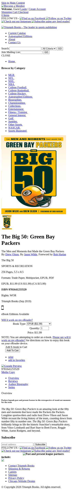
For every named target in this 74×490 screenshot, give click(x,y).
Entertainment (16, 109)
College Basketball (18, 90)
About (11, 39)
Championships (17, 102)
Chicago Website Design (21, 481)
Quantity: (35, 328)
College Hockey (17, 93)
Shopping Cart (9, 12)
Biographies (15, 99)
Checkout (23, 12)
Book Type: (19, 323)
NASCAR (14, 127)
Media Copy (8, 372)
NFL (11, 78)
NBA (11, 84)
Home (12, 61)
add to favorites (16, 360)
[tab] (40, 378)
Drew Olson (12, 254)
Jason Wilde (30, 254)
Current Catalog (17, 33)
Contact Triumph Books (21, 465)
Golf (11, 118)
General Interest (17, 115)
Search (5, 48)
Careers (12, 471)
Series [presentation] (11, 387)
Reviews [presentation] (13, 381)
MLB (11, 75)
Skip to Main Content (13, 2)
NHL (11, 81)
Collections (14, 106)
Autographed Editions (20, 36)
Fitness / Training (18, 112)
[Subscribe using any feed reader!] (51, 21)
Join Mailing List (10, 52)
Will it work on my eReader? (17, 320)
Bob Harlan (59, 254)
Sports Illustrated (17, 130)
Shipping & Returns (19, 468)
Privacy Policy (16, 478)
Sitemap (12, 474)
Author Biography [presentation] (18, 384)
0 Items (5, 15)
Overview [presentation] (13, 378)
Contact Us (14, 42)
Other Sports (15, 124)
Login (23, 9)
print (10, 357)
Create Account (37, 9)
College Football (17, 87)
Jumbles (13, 121)
